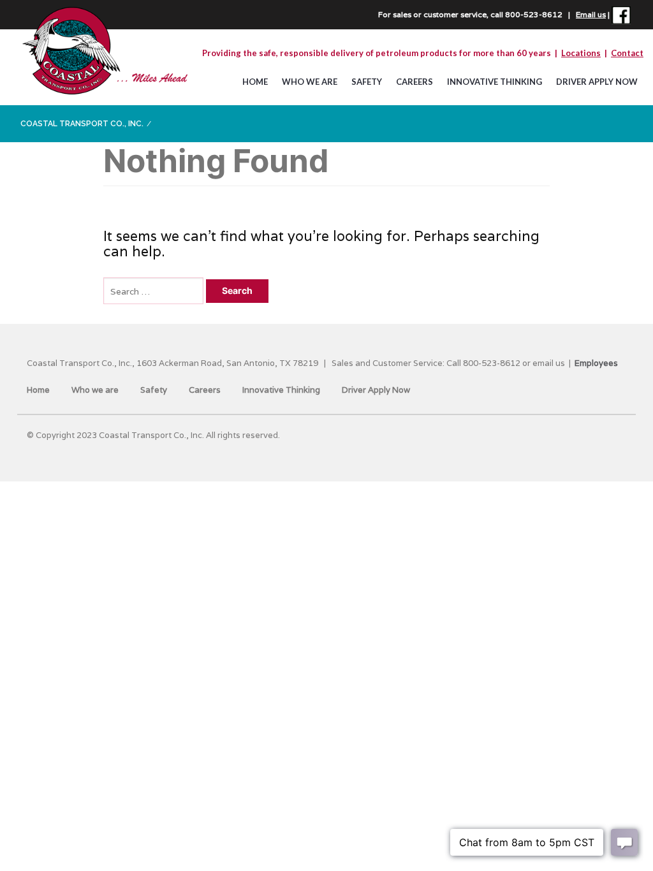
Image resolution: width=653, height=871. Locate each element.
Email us (591, 14)
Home (255, 82)
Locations (581, 53)
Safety (366, 82)
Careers (414, 82)
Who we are (309, 82)
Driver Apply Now (597, 82)
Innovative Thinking (494, 82)
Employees (596, 363)
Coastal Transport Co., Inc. (81, 123)
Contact (627, 53)
